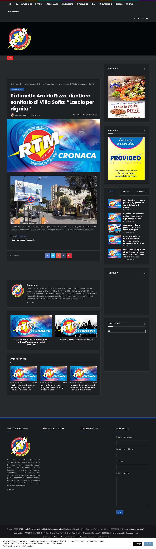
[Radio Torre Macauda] (19, 39)
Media (119, 4)
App (95, 4)
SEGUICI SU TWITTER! (89, 428)
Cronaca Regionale (27, 84)
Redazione (18, 115)
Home (14, 84)
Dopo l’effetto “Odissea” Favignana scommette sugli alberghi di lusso (52, 387)
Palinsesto (68, 4)
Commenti (141, 191)
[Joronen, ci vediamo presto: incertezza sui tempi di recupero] (114, 228)
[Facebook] (143, 18)
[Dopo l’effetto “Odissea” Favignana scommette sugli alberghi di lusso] (53, 373)
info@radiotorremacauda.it (134, 529)
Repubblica (21, 236)
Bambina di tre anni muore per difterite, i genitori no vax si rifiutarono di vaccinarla (23, 387)
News (130, 4)
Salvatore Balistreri (60, 537)
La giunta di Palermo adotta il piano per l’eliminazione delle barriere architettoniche (82, 387)
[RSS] (134, 18)
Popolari (126, 191)
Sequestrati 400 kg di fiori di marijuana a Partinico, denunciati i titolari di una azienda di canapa (134, 253)
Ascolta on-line (24, 4)
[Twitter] (138, 18)
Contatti (14, 11)
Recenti (111, 191)
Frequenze (83, 4)
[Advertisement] (105, 30)
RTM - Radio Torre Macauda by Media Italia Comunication (41, 529)
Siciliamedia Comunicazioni (81, 537)
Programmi (53, 4)
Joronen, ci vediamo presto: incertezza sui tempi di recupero (132, 227)
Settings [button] (138, 544)
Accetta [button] (148, 544)
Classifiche (106, 4)
